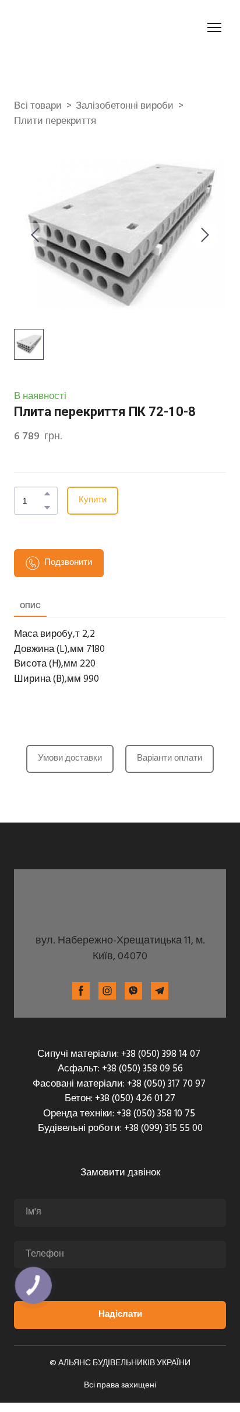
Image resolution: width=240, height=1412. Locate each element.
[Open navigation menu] (214, 27)
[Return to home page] (79, 27)
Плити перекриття (55, 121)
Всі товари (38, 106)
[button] (47, 493)
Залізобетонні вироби (125, 106)
